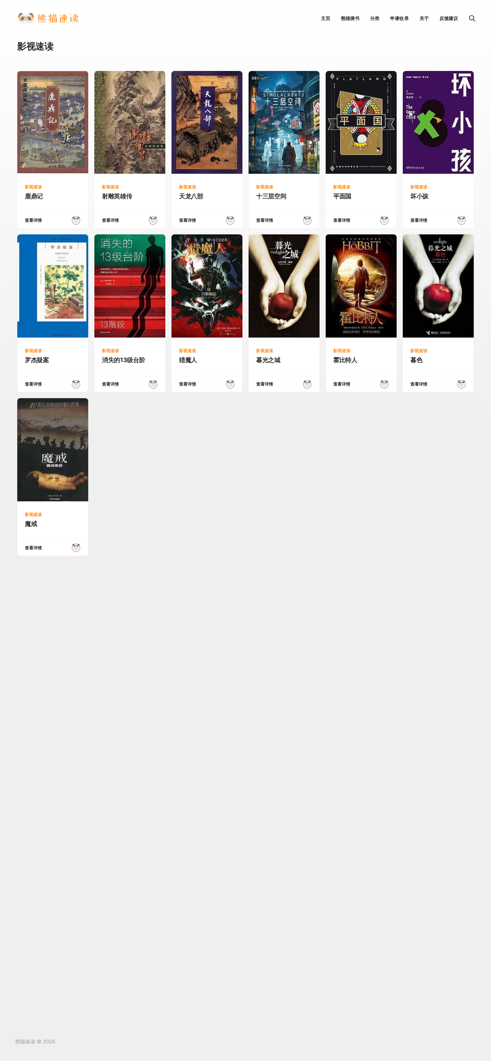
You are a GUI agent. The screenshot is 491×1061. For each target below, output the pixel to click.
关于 (424, 18)
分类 (374, 18)
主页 (325, 18)
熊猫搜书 (350, 18)
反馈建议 (449, 18)
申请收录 (399, 18)
